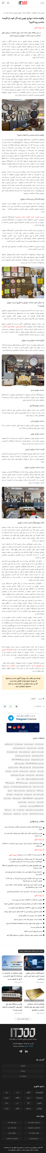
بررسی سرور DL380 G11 (22, 783)
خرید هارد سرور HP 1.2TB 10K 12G (34, 763)
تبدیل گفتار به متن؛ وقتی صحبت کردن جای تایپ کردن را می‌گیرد (34, 976)
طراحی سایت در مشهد (19, 791)
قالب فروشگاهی (9, 744)
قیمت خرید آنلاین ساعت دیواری (27, 217)
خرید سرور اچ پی (30, 791)
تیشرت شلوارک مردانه (12, 752)
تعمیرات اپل (10, 794)
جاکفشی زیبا (11, 666)
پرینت (18, 779)
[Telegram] (4, 706)
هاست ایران (28, 1046)
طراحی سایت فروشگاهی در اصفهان (34, 779)
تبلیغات (33, 699)
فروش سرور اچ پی (31, 748)
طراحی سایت (40, 771)
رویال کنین (40, 748)
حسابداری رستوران (38, 798)
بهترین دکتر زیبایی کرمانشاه (17, 775)
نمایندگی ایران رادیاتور (37, 767)
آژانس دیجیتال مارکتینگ (37, 760)
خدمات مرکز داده (39, 744)
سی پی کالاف (40, 791)
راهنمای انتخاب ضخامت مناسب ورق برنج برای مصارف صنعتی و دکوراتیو (34, 1007)
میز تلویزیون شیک (37, 666)
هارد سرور (15, 771)
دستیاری (10, 791)
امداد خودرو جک (18, 794)
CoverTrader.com (28, 798)
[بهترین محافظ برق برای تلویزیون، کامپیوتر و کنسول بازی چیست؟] (12, 994)
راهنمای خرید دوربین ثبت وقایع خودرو (30, 916)
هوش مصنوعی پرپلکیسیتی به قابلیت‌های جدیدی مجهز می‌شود (23, 912)
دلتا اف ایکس (39, 802)
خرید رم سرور (31, 802)
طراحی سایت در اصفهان (37, 752)
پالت (14, 810)
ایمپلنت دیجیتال (22, 802)
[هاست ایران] (23, 727)
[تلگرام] (20, 1051)
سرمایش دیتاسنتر (28, 744)
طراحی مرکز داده (19, 744)
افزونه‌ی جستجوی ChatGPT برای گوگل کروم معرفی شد (25, 908)
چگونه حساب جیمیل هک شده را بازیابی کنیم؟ (28, 919)
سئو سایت (25, 814)
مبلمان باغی (8, 771)
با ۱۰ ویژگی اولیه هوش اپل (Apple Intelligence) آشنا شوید (24, 923)
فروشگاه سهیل (7, 650)
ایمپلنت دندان (7, 798)
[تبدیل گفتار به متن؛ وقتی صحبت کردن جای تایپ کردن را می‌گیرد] (34, 963)
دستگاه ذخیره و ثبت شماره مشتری (34, 810)
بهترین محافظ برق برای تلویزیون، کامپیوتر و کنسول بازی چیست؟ (12, 1007)
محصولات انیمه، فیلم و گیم (36, 783)
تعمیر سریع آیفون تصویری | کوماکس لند (21, 787)
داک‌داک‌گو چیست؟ (36, 927)
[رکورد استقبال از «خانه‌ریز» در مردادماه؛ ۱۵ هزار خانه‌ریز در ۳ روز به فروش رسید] (12, 963)
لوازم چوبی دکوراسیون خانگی (13, 326)
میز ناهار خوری (39, 775)
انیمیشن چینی (23, 806)
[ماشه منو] (41, 3)
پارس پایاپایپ (17, 814)
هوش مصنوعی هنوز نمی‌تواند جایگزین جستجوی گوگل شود (24, 935)
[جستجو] (3, 3)
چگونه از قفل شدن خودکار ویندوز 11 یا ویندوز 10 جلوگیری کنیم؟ (23, 904)
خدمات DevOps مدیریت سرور (35, 806)
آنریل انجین (32, 771)
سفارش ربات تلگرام (19, 763)
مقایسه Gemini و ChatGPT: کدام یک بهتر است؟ (27, 900)
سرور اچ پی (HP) (10, 783)
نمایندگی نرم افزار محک (37, 756)
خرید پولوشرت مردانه (24, 752)
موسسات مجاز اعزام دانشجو (36, 814)
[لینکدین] (26, 1051)
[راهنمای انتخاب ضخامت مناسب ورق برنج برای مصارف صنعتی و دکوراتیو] (34, 994)
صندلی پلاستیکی (30, 775)
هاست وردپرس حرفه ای (19, 748)
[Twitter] (16, 706)
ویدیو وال (6, 787)
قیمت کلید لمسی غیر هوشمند (22, 756)
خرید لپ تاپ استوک (38, 787)
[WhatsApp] (10, 706)
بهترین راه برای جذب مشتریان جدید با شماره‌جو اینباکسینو (24, 892)
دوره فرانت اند (20, 810)
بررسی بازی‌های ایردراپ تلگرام (33, 931)
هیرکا (22, 779)
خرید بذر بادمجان (24, 771)
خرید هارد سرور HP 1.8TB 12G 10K (20, 760)
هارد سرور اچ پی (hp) (25, 767)
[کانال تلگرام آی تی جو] (23, 718)
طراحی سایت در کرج (38, 794)
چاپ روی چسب (28, 794)
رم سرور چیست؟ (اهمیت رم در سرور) (30, 855)
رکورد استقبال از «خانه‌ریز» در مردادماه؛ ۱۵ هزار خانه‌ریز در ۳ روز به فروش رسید (12, 976)
